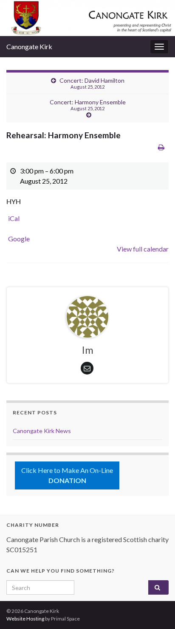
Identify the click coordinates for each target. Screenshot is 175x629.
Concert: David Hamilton (91, 83)
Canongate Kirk (29, 46)
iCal (14, 218)
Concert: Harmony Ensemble (88, 104)
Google (19, 239)
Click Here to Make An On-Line (67, 475)
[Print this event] (161, 147)
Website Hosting (25, 618)
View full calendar (143, 249)
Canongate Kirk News (42, 430)
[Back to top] (156, 610)
